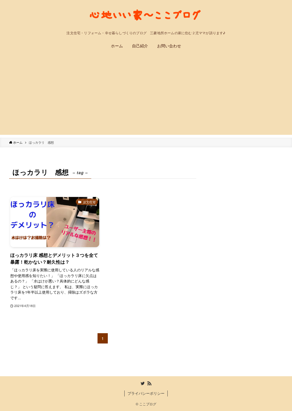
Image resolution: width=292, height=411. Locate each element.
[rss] (149, 383)
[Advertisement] (146, 95)
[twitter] (142, 383)
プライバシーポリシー (146, 393)
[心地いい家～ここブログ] (146, 17)
